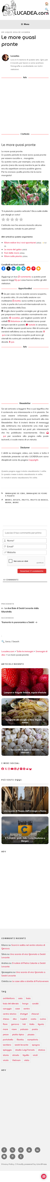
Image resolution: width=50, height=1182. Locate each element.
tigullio (26, 1055)
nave (14, 1029)
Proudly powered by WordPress (32, 1164)
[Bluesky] (30, 769)
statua (41, 1050)
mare (5, 1029)
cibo (15, 1019)
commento (25, 276)
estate (17, 500)
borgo (25, 1003)
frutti (25, 500)
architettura (9, 998)
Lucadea (25, 32)
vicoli (35, 1055)
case (17, 1008)
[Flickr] (21, 769)
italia (31, 1024)
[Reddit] (27, 769)
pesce (6, 1034)
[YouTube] (12, 769)
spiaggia (7, 1050)
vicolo (6, 1060)
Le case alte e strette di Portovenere (30, 981)
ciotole (31, 324)
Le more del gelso (13, 249)
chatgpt (24, 1014)
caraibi (35, 1003)
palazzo (24, 1029)
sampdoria (32, 1039)
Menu (26, 24)
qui (19, 280)
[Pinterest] (24, 769)
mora (8, 502)
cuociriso (15, 318)
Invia (24, 643)
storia (6, 1055)
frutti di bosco (39, 500)
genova (15, 1024)
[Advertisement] (25, 106)
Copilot (23, 1019)
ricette (17, 300)
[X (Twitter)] (6, 769)
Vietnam (16, 1060)
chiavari (35, 1014)
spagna (36, 1045)
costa (33, 1019)
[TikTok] (18, 769)
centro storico (9, 1014)
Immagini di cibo (15, 493)
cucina (43, 1019)
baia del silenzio (11, 1003)
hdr (24, 1024)
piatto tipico (18, 1034)
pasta (35, 1029)
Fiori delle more (11, 253)
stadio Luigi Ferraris (25, 1050)
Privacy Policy (7, 1164)
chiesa (6, 1019)
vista (26, 1060)
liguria (41, 1024)
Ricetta (20, 1039)
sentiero (7, 1045)
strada (15, 1055)
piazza (31, 1034)
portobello (8, 1039)
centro (26, 1008)
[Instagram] (9, 769)
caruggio (7, 1008)
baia (28, 998)
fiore (5, 1024)
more (16, 502)
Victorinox (15, 321)
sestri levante (21, 1045)
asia (20, 998)
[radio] (3, 219)
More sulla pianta (13, 256)
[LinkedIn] (15, 769)
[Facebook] (2, 769)
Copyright (33, 460)
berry (8, 500)
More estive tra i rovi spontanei (20, 242)
